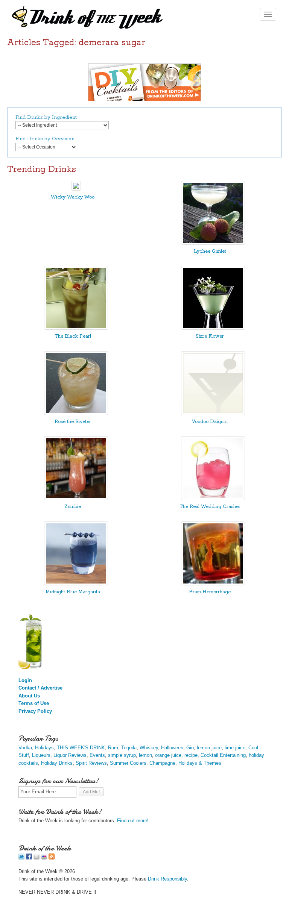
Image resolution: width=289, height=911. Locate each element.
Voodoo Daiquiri (210, 421)
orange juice (168, 755)
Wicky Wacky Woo (72, 197)
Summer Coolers (128, 763)
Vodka (25, 747)
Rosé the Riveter (73, 421)
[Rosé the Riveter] (76, 413)
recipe (191, 755)
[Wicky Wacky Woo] (76, 189)
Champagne (162, 763)
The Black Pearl (73, 336)
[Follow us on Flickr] (44, 858)
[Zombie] (76, 498)
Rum (113, 747)
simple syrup (122, 755)
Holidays (44, 747)
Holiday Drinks (57, 763)
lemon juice (209, 747)
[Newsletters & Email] (36, 858)
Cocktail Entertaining (223, 755)
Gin (190, 747)
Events (97, 755)
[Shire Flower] (213, 328)
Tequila (129, 747)
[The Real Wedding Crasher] (213, 498)
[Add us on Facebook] (29, 858)
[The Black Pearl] (76, 328)
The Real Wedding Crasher (209, 506)
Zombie (72, 506)
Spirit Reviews (91, 763)
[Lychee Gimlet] (213, 243)
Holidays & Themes (199, 763)
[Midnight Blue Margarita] (76, 584)
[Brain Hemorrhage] (213, 584)
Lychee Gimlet (210, 251)
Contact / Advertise (40, 688)
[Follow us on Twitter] (21, 858)
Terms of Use (33, 703)
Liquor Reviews (70, 755)
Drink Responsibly (167, 879)
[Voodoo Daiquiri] (213, 413)
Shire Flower (210, 336)
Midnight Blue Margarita (73, 592)
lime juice (235, 747)
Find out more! (133, 820)
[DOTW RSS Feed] (52, 858)
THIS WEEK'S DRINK (81, 747)
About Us (29, 696)
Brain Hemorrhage (210, 592)
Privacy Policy (35, 711)
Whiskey (149, 747)
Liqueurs (41, 755)
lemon (145, 755)
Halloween (172, 747)
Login (25, 680)
